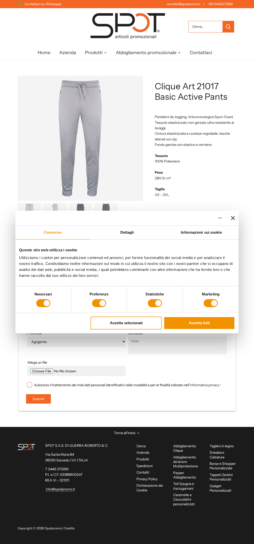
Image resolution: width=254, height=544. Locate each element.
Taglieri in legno (222, 446)
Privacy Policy (147, 479)
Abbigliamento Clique (184, 448)
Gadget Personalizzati (220, 488)
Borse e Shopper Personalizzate (223, 465)
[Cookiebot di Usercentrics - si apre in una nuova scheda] (200, 218)
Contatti (142, 472)
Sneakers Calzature (217, 454)
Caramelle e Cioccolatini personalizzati (183, 499)
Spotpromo (53, 528)
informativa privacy (204, 385)
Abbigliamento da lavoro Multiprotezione (185, 461)
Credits (69, 528)
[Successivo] (135, 138)
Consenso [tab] (53, 232)
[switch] (99, 303)
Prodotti (142, 459)
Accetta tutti (199, 323)
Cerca (141, 446)
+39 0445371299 (220, 4)
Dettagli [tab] (127, 232)
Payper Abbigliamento (184, 475)
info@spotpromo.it (60, 489)
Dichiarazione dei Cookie (149, 487)
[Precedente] (25, 138)
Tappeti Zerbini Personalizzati (221, 477)
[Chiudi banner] (233, 218)
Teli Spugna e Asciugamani (183, 485)
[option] (80, 138)
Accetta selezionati (126, 323)
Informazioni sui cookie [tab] (201, 232)
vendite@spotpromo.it (183, 4)
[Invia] (228, 26)
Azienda (142, 452)
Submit (38, 399)
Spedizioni (144, 466)
